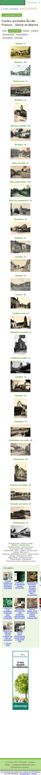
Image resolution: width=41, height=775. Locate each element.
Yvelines (26, 31)
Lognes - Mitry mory (20, 552)
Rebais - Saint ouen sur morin (20, 556)
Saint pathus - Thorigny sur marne (20, 557)
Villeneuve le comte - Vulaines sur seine (20, 561)
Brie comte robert (18, 182)
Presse (7, 764)
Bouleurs (19, 100)
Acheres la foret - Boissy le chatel (20, 543)
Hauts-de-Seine (8, 34)
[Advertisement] (20, 730)
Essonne (34, 31)
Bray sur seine (19, 163)
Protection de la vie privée (20, 767)
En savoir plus (25, 774)
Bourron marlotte (18, 126)
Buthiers (19, 238)
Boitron (19, 43)
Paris (4, 31)
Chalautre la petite (19, 358)
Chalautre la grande (19, 332)
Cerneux (19, 275)
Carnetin (19, 257)
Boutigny (19, 144)
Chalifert (19, 377)
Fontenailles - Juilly (11, 550)
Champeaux (18, 459)
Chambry (19, 396)
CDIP (24, 762)
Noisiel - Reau (33, 554)
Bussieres (19, 219)
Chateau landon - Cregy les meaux (20, 547)
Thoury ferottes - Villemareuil (20, 559)
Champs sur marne (19, 485)
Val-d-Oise (18, 38)
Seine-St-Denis (21, 34)
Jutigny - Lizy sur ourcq (28, 550)
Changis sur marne (19, 504)
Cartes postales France (12, 15)
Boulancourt (19, 81)
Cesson (18, 294)
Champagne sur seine (19, 440)
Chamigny (19, 421)
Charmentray (19, 523)
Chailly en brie (18, 313)
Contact (31, 762)
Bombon (18, 62)
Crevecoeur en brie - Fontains (20, 548)
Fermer (34, 774)
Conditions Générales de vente (23, 764)
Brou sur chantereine (19, 200)
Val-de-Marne (7, 38)
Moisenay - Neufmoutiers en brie (14, 554)
